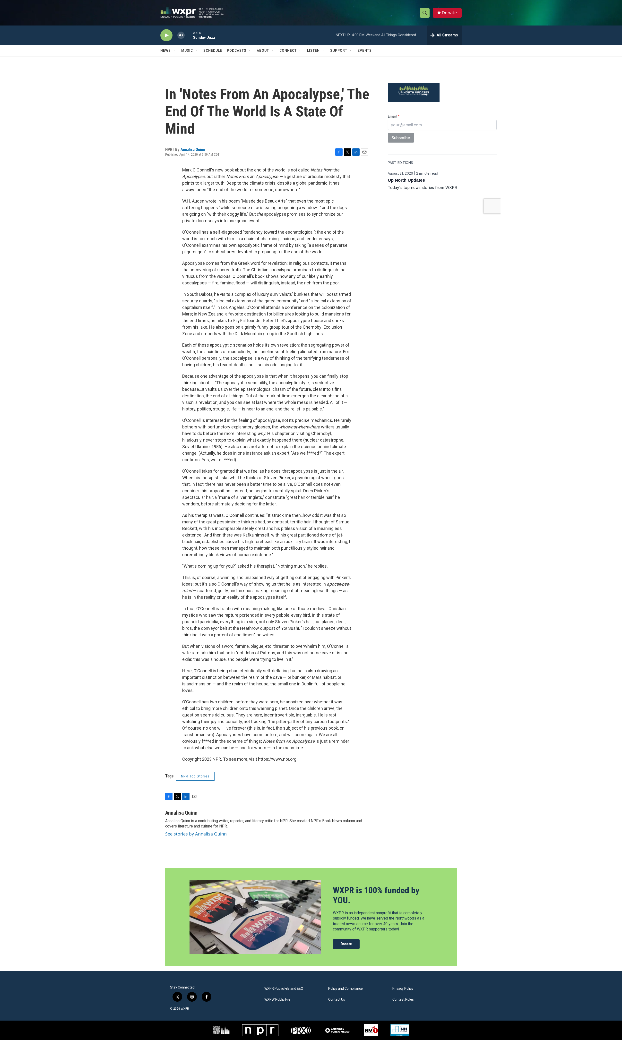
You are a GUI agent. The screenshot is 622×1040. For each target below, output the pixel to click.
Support (338, 50)
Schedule (212, 50)
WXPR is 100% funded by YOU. (376, 895)
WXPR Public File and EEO (283, 988)
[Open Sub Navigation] (174, 50)
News (165, 50)
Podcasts (236, 50)
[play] (166, 35)
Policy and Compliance (345, 988)
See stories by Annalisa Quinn (196, 834)
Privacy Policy (402, 988)
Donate (449, 12)
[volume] (181, 35)
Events (365, 50)
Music (187, 50)
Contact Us (336, 999)
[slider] (189, 35)
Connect (288, 50)
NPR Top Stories (195, 776)
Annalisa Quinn (193, 149)
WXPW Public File (277, 999)
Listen (313, 50)
